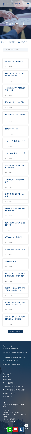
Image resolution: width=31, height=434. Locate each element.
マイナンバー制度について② (15, 141)
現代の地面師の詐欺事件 (13, 237)
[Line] (9, 429)
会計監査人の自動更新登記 (14, 61)
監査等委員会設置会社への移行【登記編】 (15, 166)
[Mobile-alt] (21, 429)
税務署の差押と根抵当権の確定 (15, 115)
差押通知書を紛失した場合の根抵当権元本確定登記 (15, 318)
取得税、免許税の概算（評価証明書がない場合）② (15, 303)
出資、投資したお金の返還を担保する (15, 224)
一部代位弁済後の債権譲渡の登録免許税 (15, 89)
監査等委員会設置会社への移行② (15, 180)
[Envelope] (15, 429)
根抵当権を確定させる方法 (14, 102)
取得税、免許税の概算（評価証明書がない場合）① (15, 289)
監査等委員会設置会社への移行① (15, 195)
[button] (27, 3)
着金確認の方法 (10, 261)
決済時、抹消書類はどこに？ (15, 249)
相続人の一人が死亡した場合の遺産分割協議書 (15, 74)
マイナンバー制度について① (15, 153)
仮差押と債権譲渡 (11, 129)
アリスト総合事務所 (9, 42)
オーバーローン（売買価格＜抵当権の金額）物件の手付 (15, 274)
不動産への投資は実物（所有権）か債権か (15, 209)
